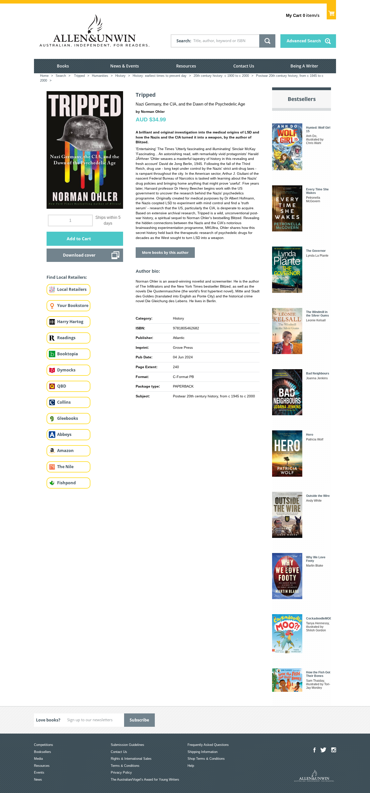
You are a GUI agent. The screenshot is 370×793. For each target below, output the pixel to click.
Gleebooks (67, 418)
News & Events (124, 66)
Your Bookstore (72, 305)
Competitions (43, 745)
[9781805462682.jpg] (85, 150)
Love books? (48, 720)
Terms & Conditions (125, 766)
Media (38, 759)
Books (63, 66)
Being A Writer (304, 66)
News (38, 779)
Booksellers (42, 752)
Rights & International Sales (131, 759)
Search (183, 41)
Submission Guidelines (127, 745)
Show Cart (331, 11)
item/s (302, 15)
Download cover (79, 255)
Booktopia (67, 354)
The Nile (65, 466)
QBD (61, 386)
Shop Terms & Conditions (206, 759)
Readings (66, 337)
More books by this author (165, 252)
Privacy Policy (121, 772)
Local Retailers (72, 289)
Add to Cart (79, 239)
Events (39, 772)
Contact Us (243, 66)
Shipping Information (202, 752)
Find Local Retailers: (67, 277)
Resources (186, 66)
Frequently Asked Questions (208, 745)
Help (191, 766)
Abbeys (64, 434)
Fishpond (66, 483)
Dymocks (66, 370)
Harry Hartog (70, 321)
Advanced (304, 41)
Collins (64, 402)
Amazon (65, 450)
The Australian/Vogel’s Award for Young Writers (145, 779)
